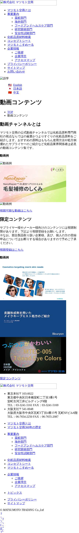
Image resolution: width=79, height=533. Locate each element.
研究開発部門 (23, 29)
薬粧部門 (20, 17)
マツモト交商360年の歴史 (24, 427)
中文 (16, 92)
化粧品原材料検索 (19, 37)
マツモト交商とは (19, 10)
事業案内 (13, 14)
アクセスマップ (25, 60)
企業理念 (20, 56)
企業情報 (13, 48)
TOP (10, 112)
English (17, 84)
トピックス (14, 492)
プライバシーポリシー (22, 63)
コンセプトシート (19, 40)
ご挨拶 (19, 52)
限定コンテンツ (10, 378)
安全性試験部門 (25, 33)
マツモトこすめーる (20, 44)
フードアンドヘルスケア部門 (34, 25)
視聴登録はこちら (12, 249)
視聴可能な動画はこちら (16, 210)
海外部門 (20, 21)
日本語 (17, 88)
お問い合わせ (16, 71)
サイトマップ (16, 67)
